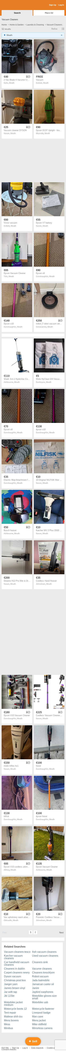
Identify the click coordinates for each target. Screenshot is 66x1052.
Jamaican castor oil (43, 984)
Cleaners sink (40, 962)
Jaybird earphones (42, 992)
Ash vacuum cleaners (44, 951)
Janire (35, 988)
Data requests (37, 1048)
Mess (7, 1024)
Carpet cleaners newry (17, 972)
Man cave (37, 1016)
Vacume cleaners (42, 968)
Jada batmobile (41, 980)
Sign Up (52, 5)
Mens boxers (11, 1020)
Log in (25, 1048)
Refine (54, 29)
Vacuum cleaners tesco (17, 951)
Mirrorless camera (42, 1028)
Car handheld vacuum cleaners (16, 963)
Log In (61, 5)
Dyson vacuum (12, 976)
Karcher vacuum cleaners (13, 957)
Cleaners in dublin (14, 968)
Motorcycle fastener (43, 1008)
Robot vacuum (40, 976)
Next (61, 932)
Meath (11, 83)
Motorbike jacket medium (13, 1003)
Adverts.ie (14, 5)
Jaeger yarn (10, 984)
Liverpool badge (41, 1012)
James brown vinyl (14, 988)
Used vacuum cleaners (45, 955)
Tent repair (10, 1012)
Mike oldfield (39, 1024)
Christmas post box (15, 980)
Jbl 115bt (9, 995)
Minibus (8, 1028)
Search (17, 13)
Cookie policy (53, 1048)
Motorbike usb (40, 1002)
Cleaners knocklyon (43, 972)
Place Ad (49, 13)
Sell (34, 1041)
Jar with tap (10, 992)
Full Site (5, 1048)
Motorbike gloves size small (44, 997)
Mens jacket (39, 1020)
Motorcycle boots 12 (15, 1008)
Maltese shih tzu (13, 1016)
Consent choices (9, 1049)
